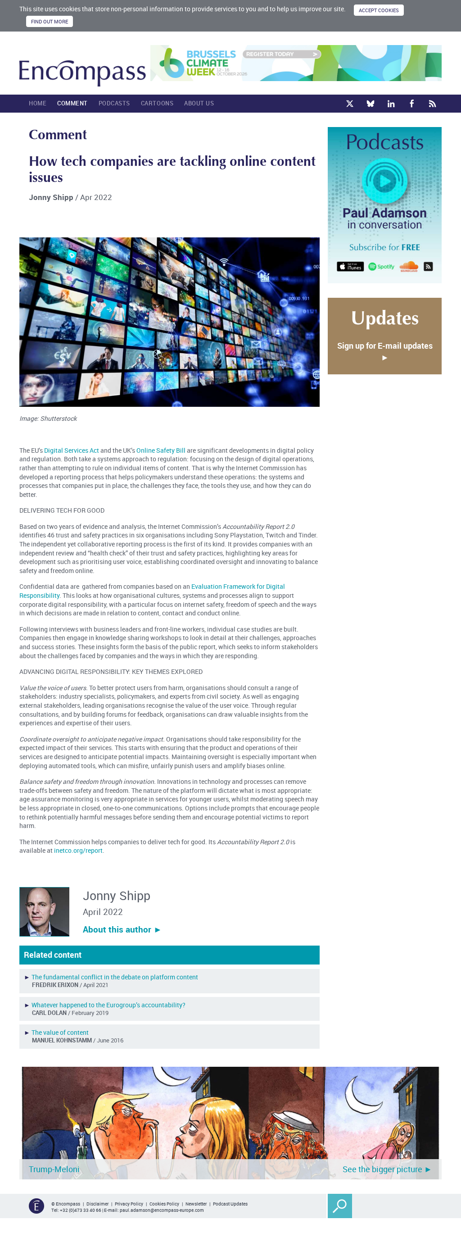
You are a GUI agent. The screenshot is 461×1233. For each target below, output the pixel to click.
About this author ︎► (122, 929)
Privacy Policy (129, 1204)
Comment (72, 103)
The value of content (60, 1032)
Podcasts (114, 103)
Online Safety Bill (160, 450)
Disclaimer (97, 1204)
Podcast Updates (230, 1204)
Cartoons (157, 103)
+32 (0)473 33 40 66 (80, 1210)
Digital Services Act (71, 450)
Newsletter (196, 1204)
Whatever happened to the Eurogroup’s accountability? (108, 1005)
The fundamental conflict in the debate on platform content (115, 977)
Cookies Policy (164, 1204)
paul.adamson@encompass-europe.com (162, 1210)
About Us (199, 103)
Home (37, 103)
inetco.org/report (78, 850)
